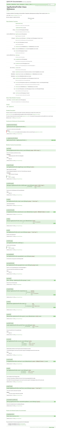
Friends (50, 5)
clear (16, 42)
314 (12, 205)
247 (12, 236)
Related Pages (14, 4)
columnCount (18, 46)
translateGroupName (15, 99)
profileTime (17, 78)
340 (12, 405)
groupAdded (18, 59)
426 (12, 297)
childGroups (18, 38)
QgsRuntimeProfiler (19, 23)
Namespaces (22, 4)
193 (12, 249)
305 (12, 334)
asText (17, 29)
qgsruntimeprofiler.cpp (18, 133)
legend (31, 19)
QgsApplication (11, 106)
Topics (18, 4)
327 (12, 395)
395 (12, 225)
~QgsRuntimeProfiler (19, 27)
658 (12, 160)
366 (12, 309)
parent (26, 38)
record (17, 82)
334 (12, 418)
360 (12, 214)
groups (17, 67)
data (16, 48)
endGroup (17, 55)
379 (12, 318)
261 (12, 284)
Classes (27, 4)
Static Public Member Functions (45, 5)
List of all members (53, 5)
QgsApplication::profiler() (36, 114)
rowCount (17, 86)
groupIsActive (18, 63)
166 (12, 133)
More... (49, 13)
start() (11, 177)
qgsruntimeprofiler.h (16, 15)
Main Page (8, 4)
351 (12, 363)
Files (30, 4)
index (25, 48)
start (16, 88)
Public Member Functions (38, 5)
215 (12, 381)
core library (8, 10)
